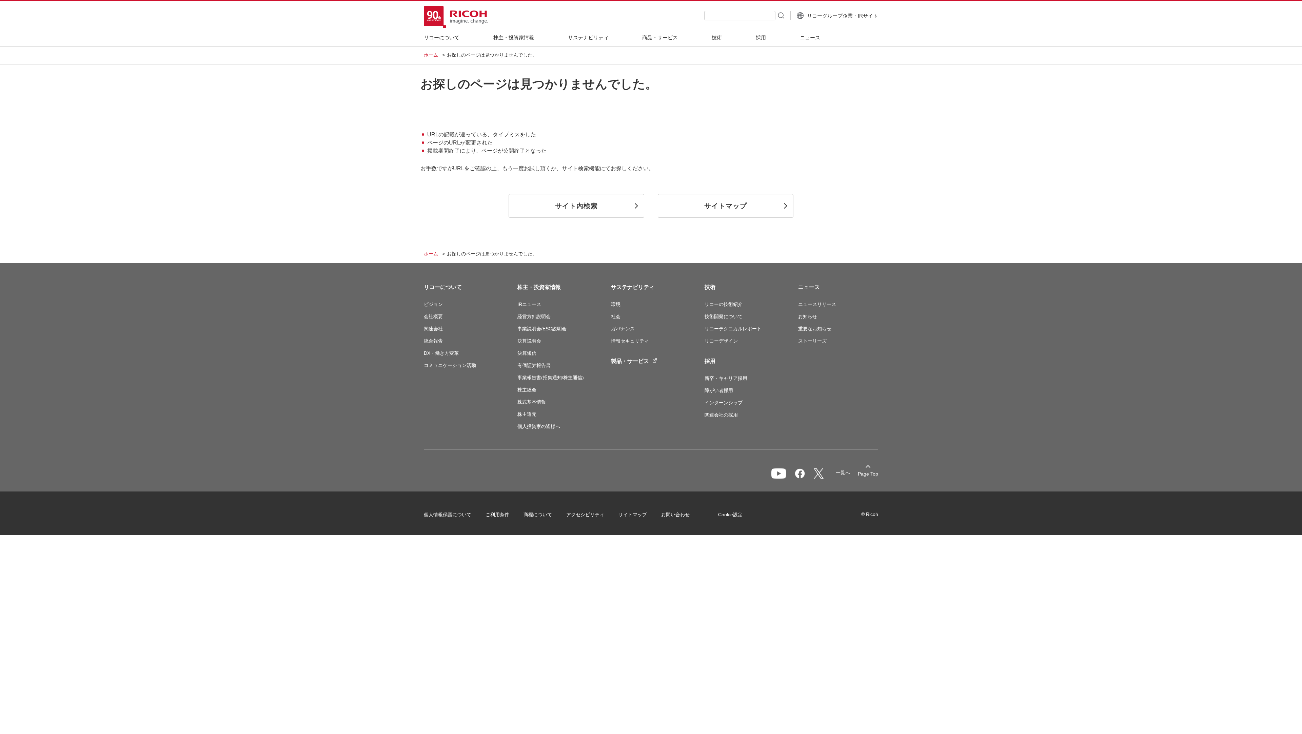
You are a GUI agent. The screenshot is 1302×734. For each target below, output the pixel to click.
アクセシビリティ (585, 514)
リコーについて (443, 287)
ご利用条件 (497, 514)
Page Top (868, 474)
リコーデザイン (721, 341)
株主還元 (526, 414)
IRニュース (529, 304)
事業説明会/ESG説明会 (542, 328)
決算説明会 (529, 341)
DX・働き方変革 (441, 353)
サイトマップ (632, 514)
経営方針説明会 (534, 316)
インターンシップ (724, 402)
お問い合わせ (675, 514)
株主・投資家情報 (539, 287)
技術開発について (724, 316)
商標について (538, 514)
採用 (710, 361)
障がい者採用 (719, 390)
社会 (615, 316)
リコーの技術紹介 (724, 304)
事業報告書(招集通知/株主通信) (550, 377)
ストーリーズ (812, 341)
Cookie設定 (730, 514)
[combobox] (739, 15)
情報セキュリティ (630, 341)
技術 (710, 287)
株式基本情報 (531, 402)
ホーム (431, 55)
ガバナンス (623, 328)
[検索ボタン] (780, 15)
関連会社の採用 (721, 415)
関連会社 (433, 328)
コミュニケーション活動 (450, 365)
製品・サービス (630, 361)
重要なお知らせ (814, 328)
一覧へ (843, 472)
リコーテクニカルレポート (733, 328)
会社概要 (433, 316)
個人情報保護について (447, 514)
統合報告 (433, 341)
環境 (615, 304)
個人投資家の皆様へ (538, 426)
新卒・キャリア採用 (726, 378)
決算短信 (526, 353)
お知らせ (807, 316)
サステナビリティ (632, 287)
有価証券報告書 (534, 365)
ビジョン (433, 304)
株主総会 (526, 389)
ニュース (809, 287)
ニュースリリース (817, 304)
